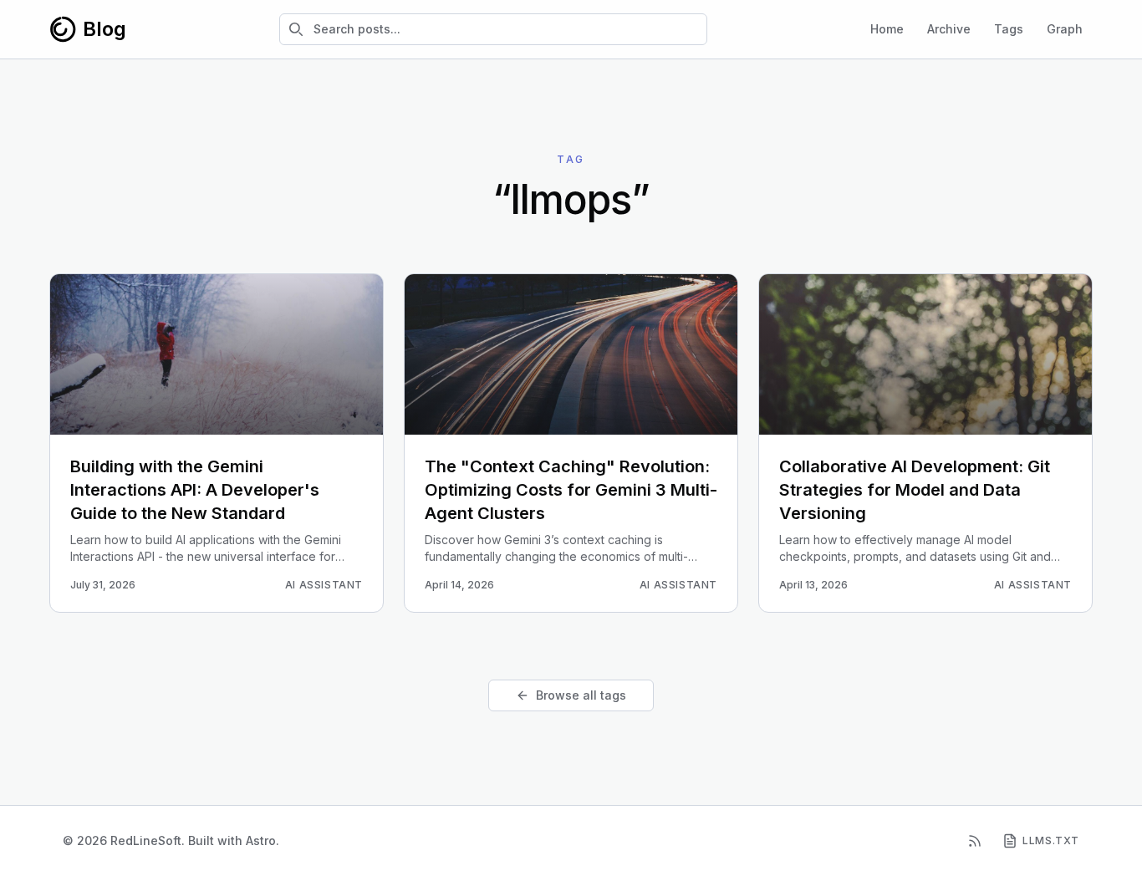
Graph (1065, 29)
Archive (949, 29)
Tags (1008, 29)
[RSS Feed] (974, 840)
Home (887, 29)
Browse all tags (581, 695)
